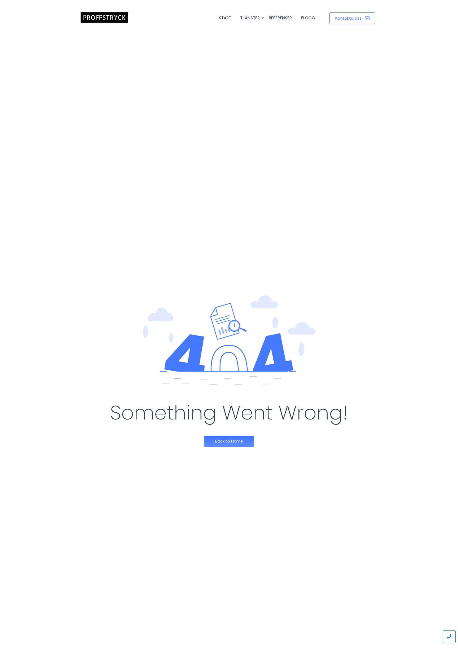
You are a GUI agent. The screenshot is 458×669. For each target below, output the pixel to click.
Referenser (280, 18)
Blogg (308, 18)
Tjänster (250, 18)
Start (225, 18)
